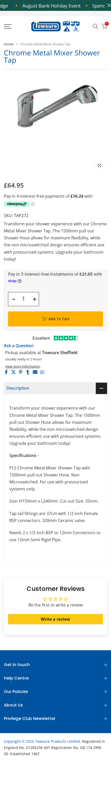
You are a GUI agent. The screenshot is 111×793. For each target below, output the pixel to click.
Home (8, 44)
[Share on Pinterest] (20, 372)
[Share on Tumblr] (28, 372)
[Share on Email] (35, 372)
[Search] (95, 26)
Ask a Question (19, 345)
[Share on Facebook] (6, 372)
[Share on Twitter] (13, 372)
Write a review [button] (55, 619)
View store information (22, 366)
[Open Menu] (15, 26)
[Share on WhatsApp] (42, 372)
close (108, 5)
